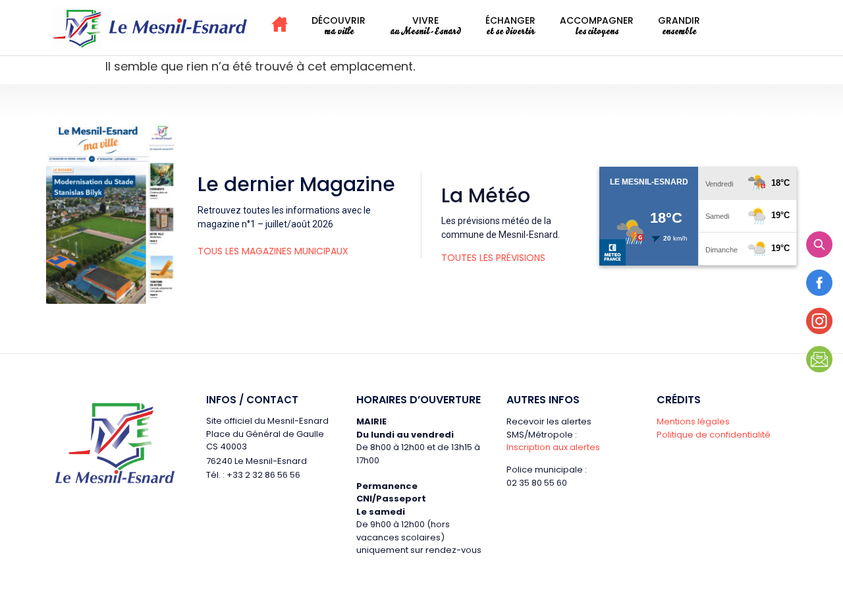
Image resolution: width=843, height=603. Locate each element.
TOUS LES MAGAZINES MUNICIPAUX (273, 251)
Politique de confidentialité (714, 434)
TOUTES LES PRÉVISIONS (493, 257)
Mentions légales (693, 421)
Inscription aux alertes (553, 447)
